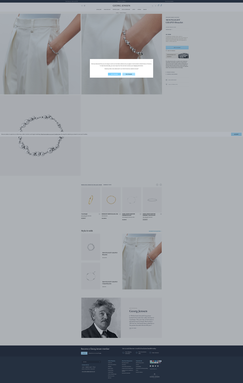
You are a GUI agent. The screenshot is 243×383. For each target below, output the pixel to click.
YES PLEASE (129, 74)
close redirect (151, 61)
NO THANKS (114, 74)
